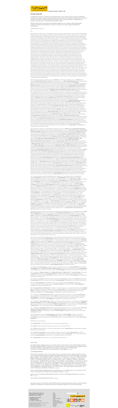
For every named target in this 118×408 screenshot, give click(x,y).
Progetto (54, 395)
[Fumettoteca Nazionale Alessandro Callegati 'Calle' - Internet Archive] (68, 401)
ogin (40, 406)
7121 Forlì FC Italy (39, 400)
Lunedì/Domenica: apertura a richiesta (35, 397)
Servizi (54, 396)
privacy (37, 406)
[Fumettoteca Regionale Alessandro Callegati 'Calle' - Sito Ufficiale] (39, 11)
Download (55, 405)
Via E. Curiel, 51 (32, 400)
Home (54, 393)
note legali (30, 406)
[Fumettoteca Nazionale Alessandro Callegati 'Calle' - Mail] (82, 401)
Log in (111, 0)
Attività (54, 397)
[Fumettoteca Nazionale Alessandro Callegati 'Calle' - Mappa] (79, 401)
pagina (40, 214)
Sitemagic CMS (115, 0)
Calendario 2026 (56, 400)
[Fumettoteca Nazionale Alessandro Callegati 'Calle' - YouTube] (75, 401)
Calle (54, 394)
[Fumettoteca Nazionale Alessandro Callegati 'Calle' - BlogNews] (72, 401)
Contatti (54, 406)
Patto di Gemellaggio (57, 398)
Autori (54, 399)
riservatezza (34, 406)
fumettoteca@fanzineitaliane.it (34, 398)
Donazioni (55, 403)
